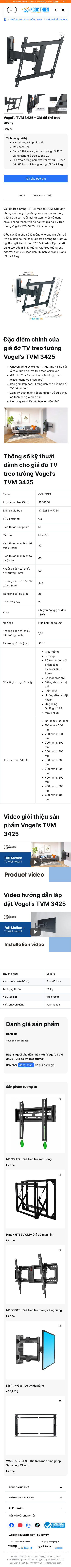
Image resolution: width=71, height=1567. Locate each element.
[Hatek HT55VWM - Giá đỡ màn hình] (35, 1199)
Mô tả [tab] (21, 195)
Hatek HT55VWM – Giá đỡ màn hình (30, 1234)
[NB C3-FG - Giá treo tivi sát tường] (35, 1123)
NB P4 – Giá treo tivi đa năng (25, 1385)
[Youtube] (20, 1525)
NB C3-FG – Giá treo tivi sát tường (29, 1159)
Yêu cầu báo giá (35, 178)
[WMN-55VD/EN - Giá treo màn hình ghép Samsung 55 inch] (35, 1425)
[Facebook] (11, 1525)
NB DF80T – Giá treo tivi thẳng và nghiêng (34, 1310)
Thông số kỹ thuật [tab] (42, 195)
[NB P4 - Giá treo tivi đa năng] (35, 1350)
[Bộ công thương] (54, 1525)
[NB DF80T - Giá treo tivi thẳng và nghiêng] (35, 1274)
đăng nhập (26, 1065)
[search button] (56, 10)
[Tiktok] (37, 1525)
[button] (35, 1487)
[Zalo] (28, 1525)
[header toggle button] (12, 10)
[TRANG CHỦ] (5, 19)
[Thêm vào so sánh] (60, 1099)
